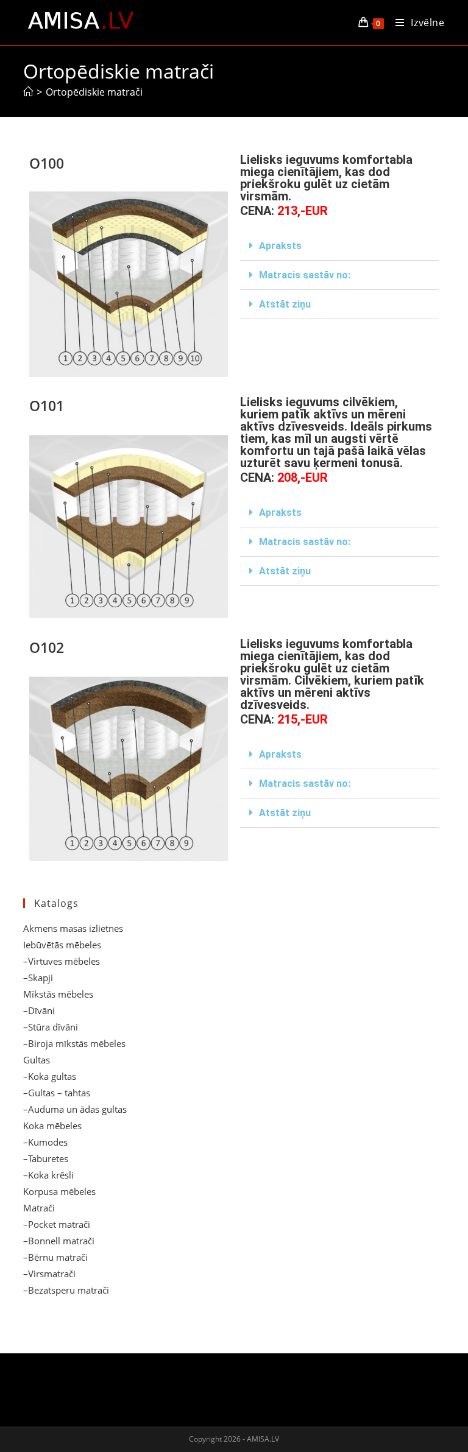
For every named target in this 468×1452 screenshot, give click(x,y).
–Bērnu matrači (55, 1257)
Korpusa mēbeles (59, 1191)
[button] (339, 246)
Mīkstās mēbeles (58, 994)
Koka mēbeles (52, 1125)
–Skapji (38, 977)
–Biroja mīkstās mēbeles (74, 1043)
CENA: (284, 210)
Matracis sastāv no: (304, 275)
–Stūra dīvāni (50, 1027)
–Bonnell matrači (58, 1241)
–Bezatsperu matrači (66, 1290)
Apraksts (280, 246)
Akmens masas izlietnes (73, 928)
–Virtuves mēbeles (61, 961)
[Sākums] (28, 92)
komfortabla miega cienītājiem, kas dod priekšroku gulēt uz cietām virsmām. (326, 177)
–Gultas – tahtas (56, 1093)
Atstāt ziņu (285, 304)
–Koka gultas (49, 1076)
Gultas (36, 1060)
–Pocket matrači (56, 1224)
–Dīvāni (39, 1010)
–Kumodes (45, 1142)
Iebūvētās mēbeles (62, 945)
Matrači (39, 1208)
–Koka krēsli (48, 1175)
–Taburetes (45, 1158)
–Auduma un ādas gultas (75, 1109)
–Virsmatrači (49, 1273)
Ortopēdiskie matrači (94, 92)
